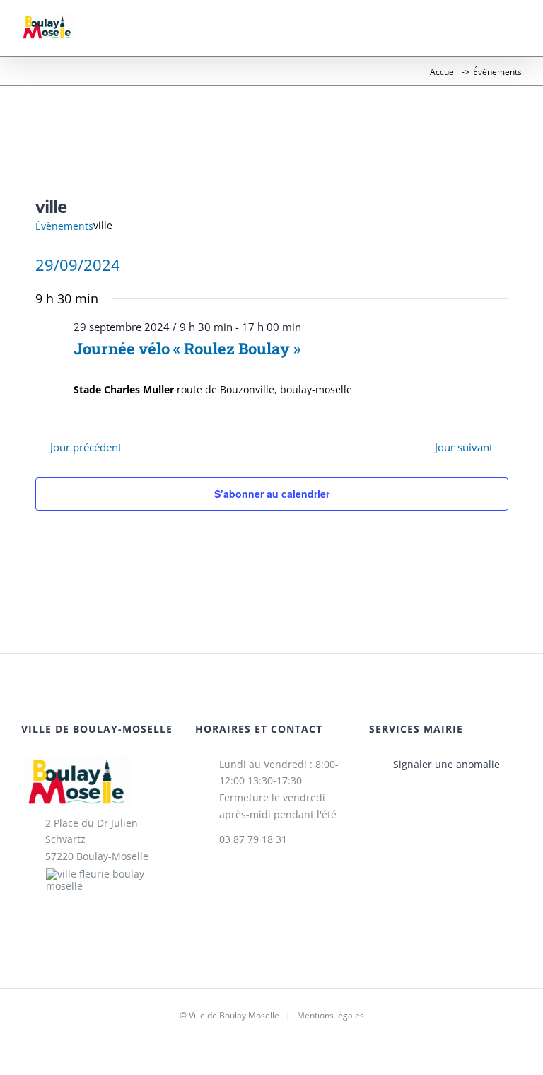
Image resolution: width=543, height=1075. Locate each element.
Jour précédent (85, 447)
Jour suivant (464, 447)
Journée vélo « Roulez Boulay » (187, 348)
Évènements (64, 226)
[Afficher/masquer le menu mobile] (516, 34)
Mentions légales (330, 1015)
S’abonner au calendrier (271, 494)
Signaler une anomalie (446, 764)
